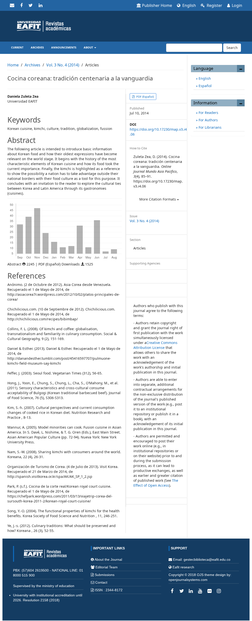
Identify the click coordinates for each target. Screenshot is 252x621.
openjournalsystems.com (188, 580)
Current (17, 47)
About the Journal (108, 559)
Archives (37, 47)
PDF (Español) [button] (145, 96)
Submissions (104, 575)
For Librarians (209, 127)
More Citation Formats (158, 199)
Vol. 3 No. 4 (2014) (62, 65)
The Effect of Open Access (155, 483)
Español (205, 85)
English (188, 5)
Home (13, 65)
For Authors (208, 120)
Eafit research (183, 567)
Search (232, 47)
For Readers (208, 112)
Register (214, 5)
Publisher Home (157, 5)
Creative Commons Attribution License (155, 345)
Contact (101, 582)
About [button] (89, 47)
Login (236, 5)
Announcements (63, 47)
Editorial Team (106, 567)
